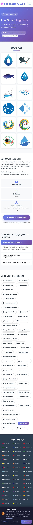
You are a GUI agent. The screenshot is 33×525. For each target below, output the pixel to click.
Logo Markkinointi (10, 356)
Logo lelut (21, 343)
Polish (17, 487)
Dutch (27, 459)
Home (6, 14)
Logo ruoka (23, 383)
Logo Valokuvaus (10, 423)
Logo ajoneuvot (9, 281)
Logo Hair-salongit (10, 303)
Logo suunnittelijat (10, 388)
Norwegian (28, 483)
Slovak (6, 495)
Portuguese (28, 487)
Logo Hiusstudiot (10, 312)
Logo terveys (9, 396)
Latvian (27, 479)
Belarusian (18, 451)
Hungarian (28, 471)
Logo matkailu (9, 361)
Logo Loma (25, 347)
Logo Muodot (9, 365)
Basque (6, 451)
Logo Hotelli (24, 312)
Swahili (6, 499)
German (27, 467)
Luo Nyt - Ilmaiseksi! (11, 36)
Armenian (18, 447)
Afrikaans (17, 443)
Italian (27, 475)
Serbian (27, 491)
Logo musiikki (9, 370)
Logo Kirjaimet (25, 330)
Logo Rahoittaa (22, 374)
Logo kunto (23, 334)
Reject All (15, 522)
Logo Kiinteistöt (9, 330)
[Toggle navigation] (29, 3)
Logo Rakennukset (10, 379)
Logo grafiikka (9, 298)
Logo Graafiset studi (11, 294)
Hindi (16, 471)
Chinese (17, 455)
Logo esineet (9, 289)
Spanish (27, 495)
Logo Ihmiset (9, 316)
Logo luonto (8, 352)
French (6, 467)
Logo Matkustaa (25, 361)
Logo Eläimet (9, 285)
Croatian (27, 455)
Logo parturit (22, 370)
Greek (6, 471)
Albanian (28, 443)
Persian (6, 487)
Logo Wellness (23, 428)
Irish (16, 475)
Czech (6, 459)
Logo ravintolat (9, 383)
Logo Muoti (22, 365)
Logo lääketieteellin (11, 338)
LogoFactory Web (14, 3)
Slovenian (18, 495)
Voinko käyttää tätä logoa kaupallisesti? (11, 256)
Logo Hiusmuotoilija (11, 307)
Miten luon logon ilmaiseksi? (12, 242)
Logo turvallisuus (10, 405)
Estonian (6, 463)
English (6, 443)
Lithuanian (7, 483)
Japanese (7, 479)
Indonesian (7, 475)
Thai (26, 499)
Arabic (6, 447)
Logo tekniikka (9, 392)
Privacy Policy (9, 518)
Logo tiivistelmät (24, 396)
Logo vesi (24, 423)
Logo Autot (24, 281)
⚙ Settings (5, 522)
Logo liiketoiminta (10, 347)
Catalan (6, 455)
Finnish (27, 463)
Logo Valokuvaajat (10, 419)
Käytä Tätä (9, 62)
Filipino (17, 463)
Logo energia (23, 285)
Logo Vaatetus (9, 410)
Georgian (17, 467)
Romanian (7, 491)
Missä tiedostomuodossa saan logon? (15, 262)
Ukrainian (18, 503)
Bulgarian (28, 451)
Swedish (17, 499)
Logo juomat (8, 321)
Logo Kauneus (22, 321)
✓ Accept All (26, 522)
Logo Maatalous (23, 352)
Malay (16, 483)
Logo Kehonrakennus (11, 325)
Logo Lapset (8, 343)
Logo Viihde (8, 428)
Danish (17, 459)
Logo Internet (23, 316)
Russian (17, 491)
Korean (17, 479)
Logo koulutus (9, 334)
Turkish (6, 503)
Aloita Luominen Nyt (17, 217)
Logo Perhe (8, 374)
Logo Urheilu (25, 405)
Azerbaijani (28, 447)
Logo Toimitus (9, 401)
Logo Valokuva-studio (11, 414)
